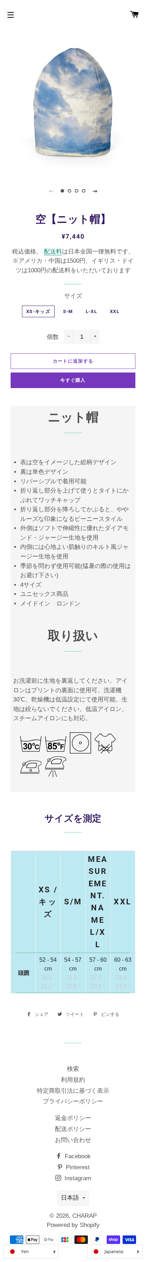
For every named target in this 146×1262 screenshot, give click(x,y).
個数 (53, 337)
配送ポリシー (73, 1129)
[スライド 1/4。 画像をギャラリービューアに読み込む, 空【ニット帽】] (62, 190)
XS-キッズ (38, 311)
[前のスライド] (51, 191)
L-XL (91, 311)
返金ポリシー (73, 1118)
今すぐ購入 (73, 380)
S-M (68, 311)
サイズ (73, 295)
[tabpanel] (73, 101)
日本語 (70, 1197)
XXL (114, 311)
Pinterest (77, 1167)
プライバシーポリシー (73, 1101)
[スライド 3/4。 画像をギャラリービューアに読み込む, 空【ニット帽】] (76, 190)
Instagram (77, 1178)
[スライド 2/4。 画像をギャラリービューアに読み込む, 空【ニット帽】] (69, 190)
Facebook (77, 1156)
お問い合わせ (73, 1140)
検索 (73, 1068)
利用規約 (73, 1079)
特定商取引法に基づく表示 (73, 1090)
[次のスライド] (95, 191)
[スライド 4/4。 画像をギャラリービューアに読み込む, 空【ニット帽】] (83, 190)
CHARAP (84, 1215)
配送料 (53, 251)
